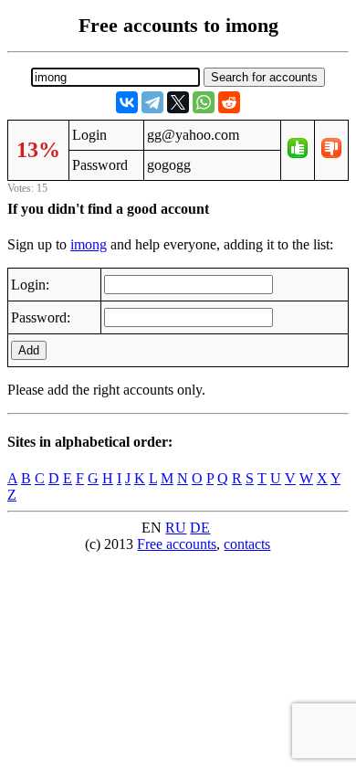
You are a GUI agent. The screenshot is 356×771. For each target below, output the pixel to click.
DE (200, 527)
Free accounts (176, 544)
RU (175, 527)
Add (28, 350)
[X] (178, 102)
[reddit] (229, 102)
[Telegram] (152, 102)
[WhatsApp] (204, 102)
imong (88, 244)
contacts (247, 544)
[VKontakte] (127, 102)
